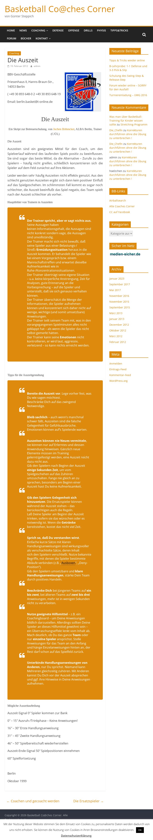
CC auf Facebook (119, 212)
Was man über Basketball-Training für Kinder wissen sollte (126, 120)
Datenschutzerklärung (76, 835)
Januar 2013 (116, 319)
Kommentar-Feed (120, 375)
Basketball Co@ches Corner (60, 8)
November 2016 (119, 296)
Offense (73, 30)
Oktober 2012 (117, 330)
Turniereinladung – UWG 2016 (128, 95)
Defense (58, 30)
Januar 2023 (116, 278)
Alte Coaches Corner (122, 206)
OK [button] (140, 830)
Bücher (26, 38)
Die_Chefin (116, 130)
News (23, 30)
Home (11, 30)
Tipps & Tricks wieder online (127, 60)
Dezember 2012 (119, 324)
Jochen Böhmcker (63, 129)
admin (37, 66)
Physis (101, 30)
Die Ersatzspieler (88, 801)
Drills (88, 30)
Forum (11, 38)
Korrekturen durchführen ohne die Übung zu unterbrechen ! (127, 134)
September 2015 (119, 307)
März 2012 (115, 336)
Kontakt (42, 38)
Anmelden (115, 363)
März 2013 (115, 313)
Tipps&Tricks (119, 30)
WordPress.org (118, 381)
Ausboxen (68, 563)
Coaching (38, 30)
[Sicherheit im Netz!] (125, 254)
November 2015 (119, 301)
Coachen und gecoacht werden (33, 801)
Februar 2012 (117, 342)
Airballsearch (117, 200)
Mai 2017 (115, 290)
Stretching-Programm (134, 124)
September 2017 (119, 284)
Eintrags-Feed (118, 369)
